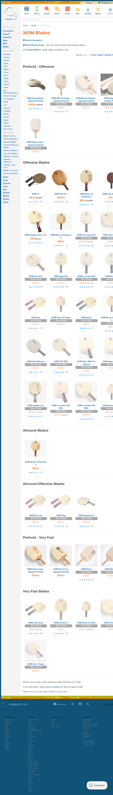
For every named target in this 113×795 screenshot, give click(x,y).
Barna (6, 120)
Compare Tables (88, 745)
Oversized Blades (11, 173)
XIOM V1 (35, 194)
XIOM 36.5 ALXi (35, 276)
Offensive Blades (10, 150)
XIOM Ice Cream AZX (86, 276)
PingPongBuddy (33, 764)
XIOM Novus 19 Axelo (86, 623)
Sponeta (31, 777)
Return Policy (87, 722)
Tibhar (6, 78)
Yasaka (7, 57)
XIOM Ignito (86, 318)
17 (67, 633)
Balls (5, 44)
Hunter (6, 117)
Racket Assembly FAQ (90, 724)
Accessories (8, 31)
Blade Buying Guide (34, 45)
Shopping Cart (87, 734)
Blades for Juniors (11, 170)
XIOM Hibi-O (86, 569)
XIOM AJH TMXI (61, 361)
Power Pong (32, 766)
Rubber (6, 199)
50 (41, 633)
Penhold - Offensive (7, 160)
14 (67, 287)
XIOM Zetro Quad (35, 623)
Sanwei (6, 60)
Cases (5, 180)
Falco (30, 739)
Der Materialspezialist (11, 91)
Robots (6, 196)
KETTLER (31, 753)
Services (7, 108)
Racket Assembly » (34, 40)
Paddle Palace (33, 762)
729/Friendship (33, 720)
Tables (6, 202)
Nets (5, 190)
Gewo (6, 81)
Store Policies (87, 720)
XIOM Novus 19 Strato (61, 318)
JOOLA (7, 84)
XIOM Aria (35, 318)
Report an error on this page (35, 691)
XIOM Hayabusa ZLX (33, 235)
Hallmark (7, 126)
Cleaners (6, 183)
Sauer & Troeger (10, 96)
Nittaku (6, 69)
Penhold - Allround (11, 156)
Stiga (6, 63)
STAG (30, 779)
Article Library (56, 726)
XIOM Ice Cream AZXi (86, 235)
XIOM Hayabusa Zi (86, 515)
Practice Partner (33, 768)
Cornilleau (31, 728)
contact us (57, 687)
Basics (53, 720)
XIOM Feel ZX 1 (61, 194)
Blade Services (10, 136)
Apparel (6, 34)
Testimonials (87, 736)
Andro (6, 87)
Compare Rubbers (89, 743)
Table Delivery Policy (90, 726)
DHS (5, 66)
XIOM (6, 102)
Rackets (6, 193)
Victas (6, 72)
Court (5, 187)
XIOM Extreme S (61, 623)
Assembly (7, 37)
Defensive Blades (11, 139)
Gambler (7, 111)
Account (89, 3)
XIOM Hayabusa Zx (36, 405)
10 (67, 372)
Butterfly (7, 54)
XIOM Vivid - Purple (35, 664)
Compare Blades (33, 50)
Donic (6, 75)
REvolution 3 (32, 770)
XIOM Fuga (61, 515)
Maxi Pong (8, 129)
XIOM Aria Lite (35, 515)
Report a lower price (58, 691)
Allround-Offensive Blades (11, 146)
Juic (5, 105)
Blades (6, 47)
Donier (6, 114)
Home (25, 25)
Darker (6, 123)
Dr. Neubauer (9, 99)
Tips (52, 722)
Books (5, 177)
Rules (53, 724)
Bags (5, 40)
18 (92, 245)
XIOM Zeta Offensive (35, 361)
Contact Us (86, 728)
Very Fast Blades (10, 153)
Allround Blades (10, 142)
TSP (29, 785)
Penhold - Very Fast (9, 166)
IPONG (30, 747)
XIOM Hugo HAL (61, 276)
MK (29, 758)
